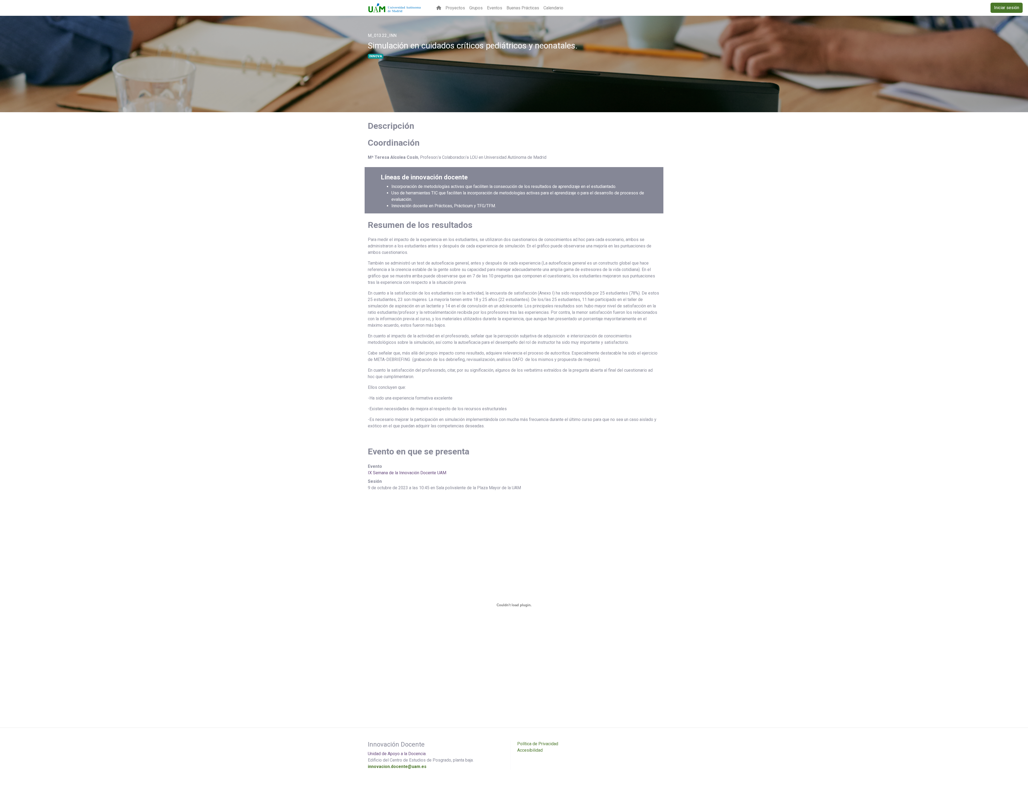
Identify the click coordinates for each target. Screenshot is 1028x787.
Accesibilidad (530, 750)
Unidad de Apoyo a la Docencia (397, 753)
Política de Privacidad (537, 743)
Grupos (476, 7)
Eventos (494, 7)
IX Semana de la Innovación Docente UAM (407, 472)
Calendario (553, 7)
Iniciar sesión (1006, 7)
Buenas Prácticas (523, 7)
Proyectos (455, 7)
